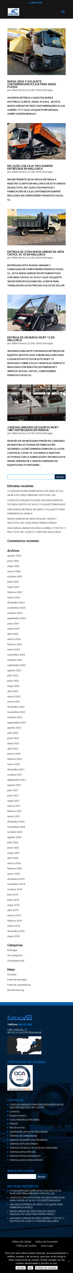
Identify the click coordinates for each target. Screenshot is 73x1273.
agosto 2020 (14, 837)
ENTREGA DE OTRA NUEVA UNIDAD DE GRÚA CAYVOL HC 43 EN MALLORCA (35, 253)
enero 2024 (13, 649)
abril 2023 (12, 691)
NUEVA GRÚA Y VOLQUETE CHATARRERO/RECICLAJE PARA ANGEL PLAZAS (32, 84)
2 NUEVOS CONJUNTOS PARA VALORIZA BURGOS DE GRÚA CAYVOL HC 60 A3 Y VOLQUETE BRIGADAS (37, 1199)
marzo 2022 (14, 753)
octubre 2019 (14, 889)
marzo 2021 (14, 806)
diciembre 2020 (15, 821)
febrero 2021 (14, 811)
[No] (68, 1261)
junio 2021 (13, 795)
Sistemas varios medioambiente (26, 1160)
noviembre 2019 (16, 884)
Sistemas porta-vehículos (23, 1151)
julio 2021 (12, 790)
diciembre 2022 (15, 706)
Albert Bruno (19, 90)
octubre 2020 (14, 832)
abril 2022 (12, 748)
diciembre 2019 (15, 879)
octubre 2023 (14, 660)
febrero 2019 (14, 920)
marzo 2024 (14, 639)
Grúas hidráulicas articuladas (24, 1119)
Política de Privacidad (46, 1241)
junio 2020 (13, 847)
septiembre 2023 (16, 665)
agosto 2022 (14, 727)
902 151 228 (24, 1024)
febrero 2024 (14, 644)
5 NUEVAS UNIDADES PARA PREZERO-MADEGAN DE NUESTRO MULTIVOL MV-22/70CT (37, 1106)
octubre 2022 (14, 717)
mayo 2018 (13, 936)
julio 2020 (12, 842)
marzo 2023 (14, 696)
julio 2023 (12, 675)
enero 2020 (13, 873)
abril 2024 (12, 634)
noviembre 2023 (16, 654)
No (30, 1267)
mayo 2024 (13, 628)
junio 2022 (13, 738)
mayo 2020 (13, 853)
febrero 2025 (14, 592)
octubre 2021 (14, 774)
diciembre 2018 (15, 931)
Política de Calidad (21, 1241)
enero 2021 (13, 816)
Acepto (20, 1267)
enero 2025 (13, 597)
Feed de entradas (17, 979)
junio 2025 (13, 581)
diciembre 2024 (15, 602)
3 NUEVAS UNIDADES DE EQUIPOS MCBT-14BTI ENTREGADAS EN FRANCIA (33, 429)
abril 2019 (12, 910)
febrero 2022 (14, 759)
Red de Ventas (17, 1127)
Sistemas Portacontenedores (25, 1155)
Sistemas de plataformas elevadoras (29, 1139)
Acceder (12, 974)
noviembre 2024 (16, 607)
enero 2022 (13, 764)
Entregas (48, 90)
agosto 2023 (14, 670)
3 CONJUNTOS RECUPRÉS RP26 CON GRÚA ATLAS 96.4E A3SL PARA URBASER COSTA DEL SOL (35, 1192)
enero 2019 (13, 926)
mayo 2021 (13, 800)
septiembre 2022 (16, 722)
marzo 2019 (14, 915)
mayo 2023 (13, 686)
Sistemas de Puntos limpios (24, 1143)
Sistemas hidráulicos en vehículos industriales (34, 1147)
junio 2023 (13, 680)
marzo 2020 (14, 863)
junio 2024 (13, 623)
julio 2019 (12, 894)
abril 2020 (12, 858)
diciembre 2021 (15, 769)
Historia (14, 1123)
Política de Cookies (26, 1245)
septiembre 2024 (16, 618)
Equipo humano (18, 1115)
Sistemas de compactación (24, 1135)
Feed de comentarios (19, 984)
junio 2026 (13, 561)
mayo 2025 (13, 587)
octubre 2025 (14, 576)
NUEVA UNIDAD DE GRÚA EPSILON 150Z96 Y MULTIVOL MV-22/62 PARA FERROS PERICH (33, 1212)
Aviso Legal (47, 1245)
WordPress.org (15, 990)
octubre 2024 (14, 613)
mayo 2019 (13, 905)
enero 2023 (13, 701)
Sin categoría (14, 955)
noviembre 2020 (16, 827)
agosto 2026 (14, 555)
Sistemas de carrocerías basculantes (29, 1131)
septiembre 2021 (16, 779)
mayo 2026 (13, 566)
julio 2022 (12, 733)
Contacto (15, 1111)
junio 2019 (13, 899)
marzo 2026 (14, 571)
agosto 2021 (14, 785)
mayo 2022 (13, 743)
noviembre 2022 (16, 712)
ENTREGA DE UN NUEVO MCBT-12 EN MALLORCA (30, 339)
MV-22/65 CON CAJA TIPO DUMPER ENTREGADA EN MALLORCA (30, 167)
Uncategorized (15, 960)
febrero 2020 (14, 868)
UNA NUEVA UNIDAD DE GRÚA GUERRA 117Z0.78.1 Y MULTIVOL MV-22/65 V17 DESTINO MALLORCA (37, 1219)
